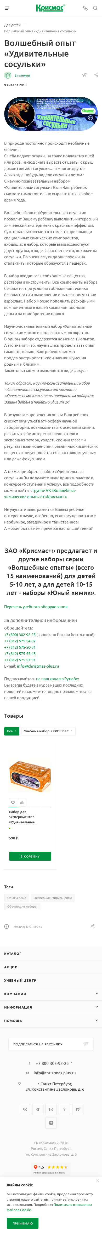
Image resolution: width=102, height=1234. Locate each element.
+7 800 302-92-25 (52, 1063)
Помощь (13, 1020)
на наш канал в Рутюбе (57, 678)
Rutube (77, 1109)
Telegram (37, 1109)
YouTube (51, 1109)
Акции (11, 967)
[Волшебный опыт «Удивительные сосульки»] (51, 114)
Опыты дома (16, 897)
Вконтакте (24, 1109)
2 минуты (22, 75)
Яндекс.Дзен (51, 1123)
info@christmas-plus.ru (38, 665)
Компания (15, 993)
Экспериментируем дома (53, 897)
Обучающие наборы (22, 906)
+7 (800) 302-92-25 (20, 634)
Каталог (13, 953)
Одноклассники (64, 1109)
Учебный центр (20, 980)
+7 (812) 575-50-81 (20, 646)
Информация (18, 1007)
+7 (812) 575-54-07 (20, 640)
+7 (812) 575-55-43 (20, 653)
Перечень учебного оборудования (35, 606)
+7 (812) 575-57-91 (20, 659)
